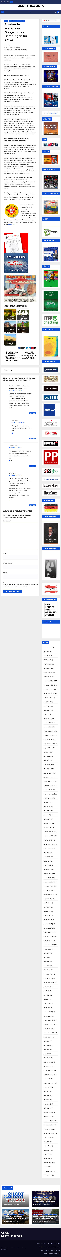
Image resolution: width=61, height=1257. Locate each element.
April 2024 (47, 764)
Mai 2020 (46, 961)
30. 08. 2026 (8, 1204)
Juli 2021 (46, 903)
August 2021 (47, 899)
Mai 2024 (46, 760)
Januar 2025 (47, 727)
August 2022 (47, 848)
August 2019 (47, 987)
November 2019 (48, 974)
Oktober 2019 (48, 978)
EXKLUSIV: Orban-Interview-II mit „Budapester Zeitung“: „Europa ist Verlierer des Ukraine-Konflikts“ (13, 356)
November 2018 (48, 1024)
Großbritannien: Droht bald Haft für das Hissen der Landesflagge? (15, 1201)
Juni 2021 (46, 907)
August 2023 (47, 798)
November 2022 (49, 836)
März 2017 (47, 1108)
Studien (46, 1197)
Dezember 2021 (48, 882)
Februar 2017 (48, 1112)
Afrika (6, 20)
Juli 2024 (46, 752)
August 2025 (47, 697)
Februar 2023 (48, 823)
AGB (52, 1250)
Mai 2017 (46, 1100)
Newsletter (57, 1250)
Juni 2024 (47, 756)
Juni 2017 (47, 1095)
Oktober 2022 (48, 840)
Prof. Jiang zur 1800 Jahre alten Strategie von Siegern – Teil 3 (45, 1201)
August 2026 (47, 647)
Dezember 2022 (48, 832)
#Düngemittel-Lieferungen (12, 49)
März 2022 (47, 869)
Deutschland (18, 1195)
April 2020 (47, 966)
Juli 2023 (46, 802)
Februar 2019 (48, 1012)
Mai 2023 (46, 811)
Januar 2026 (47, 677)
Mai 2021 (46, 911)
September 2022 (49, 844)
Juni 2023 (47, 806)
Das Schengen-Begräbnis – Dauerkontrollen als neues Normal (45, 1219)
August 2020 (47, 949)
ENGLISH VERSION (48, 1253)
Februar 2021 (48, 924)
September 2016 (49, 1133)
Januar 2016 (47, 1167)
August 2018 (47, 1037)
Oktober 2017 (48, 1079)
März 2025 (47, 718)
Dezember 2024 (49, 731)
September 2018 (49, 1033)
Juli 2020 (46, 953)
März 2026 (47, 668)
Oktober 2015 (48, 1175)
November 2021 (48, 886)
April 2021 (47, 915)
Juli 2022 (46, 852)
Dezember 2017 (48, 1070)
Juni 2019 (47, 995)
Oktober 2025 (48, 689)
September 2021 (49, 894)
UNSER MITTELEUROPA (30, 5)
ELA (8, 45)
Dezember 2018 (48, 1020)
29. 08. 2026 (38, 1204)
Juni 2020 (47, 957)
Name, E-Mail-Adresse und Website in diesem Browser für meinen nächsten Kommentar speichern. (20, 586)
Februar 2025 (48, 723)
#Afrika (18, 47)
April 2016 (47, 1154)
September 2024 (49, 744)
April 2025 (47, 714)
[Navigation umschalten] (29, 12)
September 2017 (49, 1083)
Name (5, 553)
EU (44, 1214)
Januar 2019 (47, 1016)
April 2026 (47, 664)
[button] (55, 12)
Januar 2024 (48, 777)
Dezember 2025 (48, 681)
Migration (54, 1214)
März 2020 (47, 970)
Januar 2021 (47, 928)
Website (5, 572)
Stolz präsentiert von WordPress (9, 1248)
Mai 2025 (46, 710)
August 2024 (47, 748)
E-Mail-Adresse (8, 563)
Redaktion (47, 1204)
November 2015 (48, 1171)
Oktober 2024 (48, 739)
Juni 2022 (47, 857)
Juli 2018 (46, 1041)
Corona (48, 1247)
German (47, 20)
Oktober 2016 (48, 1129)
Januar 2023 (47, 827)
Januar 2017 (47, 1116)
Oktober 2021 (48, 890)
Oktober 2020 (48, 940)
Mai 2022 (46, 861)
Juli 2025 (46, 702)
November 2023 (49, 785)
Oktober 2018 (48, 1028)
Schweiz (58, 1243)
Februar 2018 (48, 1062)
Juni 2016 (47, 1146)
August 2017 (47, 1087)
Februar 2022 (48, 873)
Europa (48, 1214)
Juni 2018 (47, 1045)
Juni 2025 (47, 706)
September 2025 (49, 693)
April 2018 (47, 1054)
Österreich (43, 1243)
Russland (22, 20)
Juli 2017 (46, 1091)
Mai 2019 (46, 999)
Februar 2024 (48, 773)
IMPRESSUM (57, 1253)
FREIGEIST (17, 1204)
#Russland (24, 49)
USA (16, 1214)
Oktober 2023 (48, 790)
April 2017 (47, 1104)
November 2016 (48, 1125)
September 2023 (49, 794)
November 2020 (49, 936)
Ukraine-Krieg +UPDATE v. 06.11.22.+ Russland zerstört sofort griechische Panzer (27, 355)
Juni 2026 (47, 656)
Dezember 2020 (48, 932)
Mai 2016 (46, 1150)
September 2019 (49, 982)
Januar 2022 (47, 878)
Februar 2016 (48, 1162)
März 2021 (47, 919)
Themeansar (4, 1249)
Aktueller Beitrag (13, 20)
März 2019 (47, 1007)
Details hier (11, 224)
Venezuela (20, 1214)
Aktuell (38, 1243)
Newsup (24, 1248)
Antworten (32, 413)
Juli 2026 (46, 651)
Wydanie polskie (45, 1250)
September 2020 (49, 945)
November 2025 (49, 685)
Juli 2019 (46, 991)
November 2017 (48, 1075)
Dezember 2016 (48, 1121)
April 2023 (47, 815)
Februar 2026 (48, 672)
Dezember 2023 (48, 781)
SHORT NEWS (7, 1197)
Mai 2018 (46, 1049)
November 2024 (49, 735)
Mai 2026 (46, 660)
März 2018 (47, 1058)
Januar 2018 (47, 1066)
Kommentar (7, 521)
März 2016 (47, 1158)
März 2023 (47, 819)
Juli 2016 (46, 1142)
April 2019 (47, 1003)
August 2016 (47, 1137)
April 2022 (47, 865)
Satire (58, 1247)
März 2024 (47, 769)
